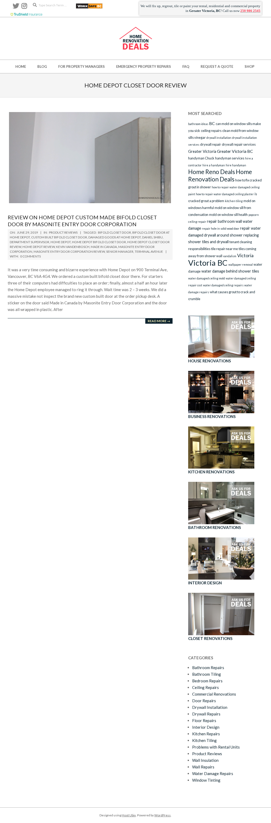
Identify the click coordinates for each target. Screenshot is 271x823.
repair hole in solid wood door (220, 228)
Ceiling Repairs (205, 687)
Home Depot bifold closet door (99, 242)
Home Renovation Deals (220, 175)
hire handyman (236, 165)
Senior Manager (119, 251)
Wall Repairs (203, 766)
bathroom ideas (198, 124)
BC (212, 123)
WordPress (162, 815)
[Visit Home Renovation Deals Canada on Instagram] (24, 7)
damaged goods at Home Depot (114, 237)
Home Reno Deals (211, 171)
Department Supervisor (29, 242)
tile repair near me (224, 249)
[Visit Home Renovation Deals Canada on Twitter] (16, 7)
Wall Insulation (205, 760)
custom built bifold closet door (59, 237)
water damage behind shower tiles (230, 271)
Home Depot (61, 242)
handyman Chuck (201, 158)
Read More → (159, 321)
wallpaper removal (240, 264)
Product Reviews (63, 232)
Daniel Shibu (152, 237)
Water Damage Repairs (212, 773)
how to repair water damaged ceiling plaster (225, 194)
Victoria (245, 255)
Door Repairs (204, 700)
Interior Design (205, 727)
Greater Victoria (202, 151)
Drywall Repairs (206, 713)
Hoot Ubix (129, 815)
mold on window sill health (228, 214)
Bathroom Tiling (206, 674)
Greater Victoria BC (235, 151)
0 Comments (30, 256)
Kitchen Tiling (204, 740)
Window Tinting (206, 780)
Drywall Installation (209, 707)
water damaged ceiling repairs (223, 285)
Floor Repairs (204, 720)
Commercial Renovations (214, 694)
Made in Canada (104, 247)
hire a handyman (213, 165)
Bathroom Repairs (208, 667)
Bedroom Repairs (207, 680)
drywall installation (218, 137)
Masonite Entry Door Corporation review (69, 251)
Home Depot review (38, 247)
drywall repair (210, 144)
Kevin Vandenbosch (72, 247)
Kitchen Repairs (206, 733)
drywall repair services (239, 144)
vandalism (229, 256)
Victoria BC (208, 262)
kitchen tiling (234, 201)
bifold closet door (114, 232)
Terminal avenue (149, 251)
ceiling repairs (211, 130)
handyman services (229, 158)
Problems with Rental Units (216, 747)
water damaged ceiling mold (206, 278)
